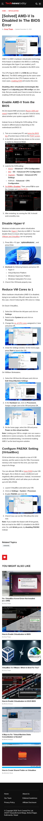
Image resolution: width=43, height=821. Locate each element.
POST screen (35, 136)
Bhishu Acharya (8, 704)
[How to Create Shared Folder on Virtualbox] (21, 755)
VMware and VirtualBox (11, 236)
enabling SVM (16, 81)
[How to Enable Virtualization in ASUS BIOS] (21, 686)
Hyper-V (14, 231)
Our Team (7, 798)
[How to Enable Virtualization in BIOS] (21, 619)
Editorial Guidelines (30, 798)
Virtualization (13, 11)
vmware (6, 545)
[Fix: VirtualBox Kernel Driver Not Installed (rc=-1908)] (21, 583)
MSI (9, 172)
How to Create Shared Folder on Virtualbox (19, 770)
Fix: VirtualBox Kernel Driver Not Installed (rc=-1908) (18, 600)
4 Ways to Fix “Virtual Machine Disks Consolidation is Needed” (16, 736)
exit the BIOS (23, 189)
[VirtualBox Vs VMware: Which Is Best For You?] (21, 652)
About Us (26, 794)
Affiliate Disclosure (29, 802)
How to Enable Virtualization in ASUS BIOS (19, 701)
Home (4, 11)
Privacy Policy (9, 802)
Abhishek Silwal (8, 773)
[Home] (16, 5)
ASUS (10, 169)
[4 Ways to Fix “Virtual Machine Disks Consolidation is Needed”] (21, 719)
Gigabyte (11, 175)
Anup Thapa (8, 29)
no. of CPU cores (20, 323)
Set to (12, 186)
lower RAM (28, 471)
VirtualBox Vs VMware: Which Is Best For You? (20, 668)
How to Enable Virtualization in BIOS (16, 634)
